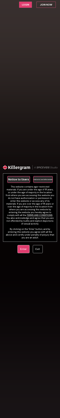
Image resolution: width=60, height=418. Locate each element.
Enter (23, 249)
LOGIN (25, 4)
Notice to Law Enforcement (43, 179)
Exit (38, 249)
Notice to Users (18, 179)
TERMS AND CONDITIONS (39, 215)
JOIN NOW (46, 4)
